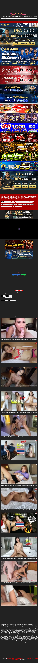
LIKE (19, 272)
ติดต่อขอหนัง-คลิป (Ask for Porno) (21, 656)
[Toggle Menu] (37, 21)
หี (28, 201)
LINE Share (24, 275)
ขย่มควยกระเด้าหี (4, 204)
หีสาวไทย (26, 201)
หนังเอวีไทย (10, 202)
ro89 (29, 204)
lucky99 (7, 300)
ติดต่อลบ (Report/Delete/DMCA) (9, 656)
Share (14, 275)
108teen (16, 206)
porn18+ (32, 204)
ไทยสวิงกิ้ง (9, 201)
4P (13, 206)
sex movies (26, 204)
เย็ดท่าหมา (20, 201)
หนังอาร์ (14, 202)
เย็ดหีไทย (16, 201)
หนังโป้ (6, 202)
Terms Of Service (31, 656)
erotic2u (11, 206)
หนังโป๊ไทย (3, 202)
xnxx (18, 204)
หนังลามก (17, 202)
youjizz (16, 204)
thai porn (22, 204)
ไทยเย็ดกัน (5, 201)
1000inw (20, 206)
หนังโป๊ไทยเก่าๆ (32, 201)
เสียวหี (13, 201)
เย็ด (23, 201)
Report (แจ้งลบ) (19, 290)
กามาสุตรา (8, 204)
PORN (6, 297)
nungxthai (3, 206)
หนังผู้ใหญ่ (21, 202)
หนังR (24, 202)
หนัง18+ (27, 202)
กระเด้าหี (12, 204)
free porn (7, 206)
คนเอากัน (31, 202)
